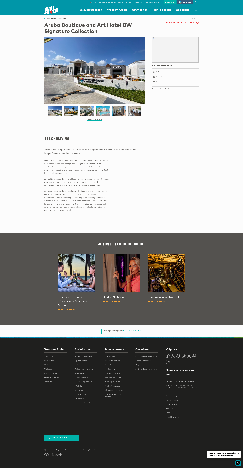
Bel (157, 71)
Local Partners (172, 417)
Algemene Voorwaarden (66, 450)
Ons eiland (182, 9)
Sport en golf (81, 394)
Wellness (48, 369)
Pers (168, 412)
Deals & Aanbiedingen (111, 2)
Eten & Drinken (51, 373)
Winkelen (79, 386)
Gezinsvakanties (51, 377)
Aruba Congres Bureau (176, 396)
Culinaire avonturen (84, 369)
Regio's (138, 365)
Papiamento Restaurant (163, 297)
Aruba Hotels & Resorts (55, 19)
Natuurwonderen (82, 365)
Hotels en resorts (112, 356)
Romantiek (49, 360)
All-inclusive (110, 369)
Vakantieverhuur (112, 360)
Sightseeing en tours (84, 381)
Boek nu (169, 2)
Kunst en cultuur (82, 377)
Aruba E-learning (173, 400)
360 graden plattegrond (146, 369)
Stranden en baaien (83, 356)
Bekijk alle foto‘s (94, 119)
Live (93, 2)
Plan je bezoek (162, 9)
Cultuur (47, 365)
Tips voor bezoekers (114, 390)
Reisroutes (79, 398)
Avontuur (48, 356)
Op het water (81, 360)
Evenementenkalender (85, 403)
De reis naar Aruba (113, 373)
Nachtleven (80, 373)
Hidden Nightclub (114, 297)
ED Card (187, 2)
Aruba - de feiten (143, 360)
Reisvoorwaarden (90, 9)
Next (144, 111)
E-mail (159, 77)
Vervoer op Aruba (113, 377)
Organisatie (171, 404)
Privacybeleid (89, 450)
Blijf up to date (63, 438)
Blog (129, 2)
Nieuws (139, 2)
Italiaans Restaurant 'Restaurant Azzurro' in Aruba (73, 301)
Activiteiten (139, 9)
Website (160, 81)
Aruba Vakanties (112, 386)
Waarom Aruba (117, 9)
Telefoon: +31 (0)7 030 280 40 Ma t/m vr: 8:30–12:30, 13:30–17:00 (181, 386)
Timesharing (110, 365)
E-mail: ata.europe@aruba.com (180, 381)
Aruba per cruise (112, 381)
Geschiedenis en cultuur (146, 356)
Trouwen (48, 381)
